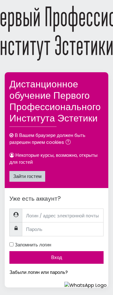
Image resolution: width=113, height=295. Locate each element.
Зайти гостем (27, 176)
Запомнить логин (33, 244)
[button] (69, 143)
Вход (56, 257)
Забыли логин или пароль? (38, 272)
